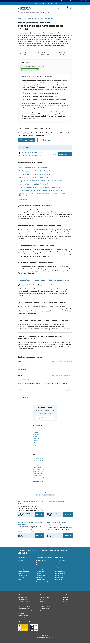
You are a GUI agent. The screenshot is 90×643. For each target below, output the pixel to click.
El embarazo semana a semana (25, 604)
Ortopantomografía (40, 569)
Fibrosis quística (40, 571)
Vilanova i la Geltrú (39, 447)
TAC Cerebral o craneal (41, 564)
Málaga (36, 440)
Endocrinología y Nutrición (24, 569)
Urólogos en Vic (38, 465)
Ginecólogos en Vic (39, 463)
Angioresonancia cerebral (42, 581)
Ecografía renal (39, 577)
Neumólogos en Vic (39, 471)
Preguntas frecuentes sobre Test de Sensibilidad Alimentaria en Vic (40, 181)
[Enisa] (34, 627)
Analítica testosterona (60, 571)
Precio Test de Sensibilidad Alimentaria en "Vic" (34, 177)
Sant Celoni (37, 434)
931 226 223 (46, 413)
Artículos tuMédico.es (23, 615)
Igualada (36, 432)
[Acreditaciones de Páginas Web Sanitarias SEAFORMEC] (23, 627)
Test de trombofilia (40, 562)
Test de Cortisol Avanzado (56, 502)
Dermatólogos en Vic (39, 477)
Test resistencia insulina (60, 560)
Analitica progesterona (60, 573)
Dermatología (21, 567)
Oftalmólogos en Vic (39, 475)
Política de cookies (44, 608)
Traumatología (21, 577)
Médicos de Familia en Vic (40, 460)
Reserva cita (65, 154)
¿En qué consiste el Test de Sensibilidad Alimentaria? (36, 174)
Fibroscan (38, 573)
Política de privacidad (45, 606)
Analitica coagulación (59, 577)
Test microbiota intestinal (60, 562)
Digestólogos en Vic (39, 467)
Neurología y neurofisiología (24, 573)
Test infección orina (59, 564)
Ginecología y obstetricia (23, 571)
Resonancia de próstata (41, 567)
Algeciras (36, 445)
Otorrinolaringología (22, 575)
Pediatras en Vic (38, 473)
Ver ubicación (51, 154)
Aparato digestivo (22, 562)
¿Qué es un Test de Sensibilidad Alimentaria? (33, 184)
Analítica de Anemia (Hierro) (56, 522)
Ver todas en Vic (37, 481)
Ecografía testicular (40, 575)
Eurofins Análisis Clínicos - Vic (32, 153)
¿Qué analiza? (26, 76)
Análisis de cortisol (59, 579)
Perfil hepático (58, 567)
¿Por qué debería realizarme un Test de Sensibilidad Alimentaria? (40, 187)
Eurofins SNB (24, 147)
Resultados (48, 76)
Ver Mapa (47, 140)
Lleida (35, 436)
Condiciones (23, 199)
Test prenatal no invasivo (41, 560)
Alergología (20, 560)
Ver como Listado (28, 140)
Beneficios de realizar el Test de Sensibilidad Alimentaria (37, 171)
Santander (36, 438)
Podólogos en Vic (38, 458)
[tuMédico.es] (24, 8)
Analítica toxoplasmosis (60, 569)
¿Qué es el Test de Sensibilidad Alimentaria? (33, 168)
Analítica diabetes (59, 575)
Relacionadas (45, 494)
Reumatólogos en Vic (39, 469)
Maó (35, 442)
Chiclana (36, 430)
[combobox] (32, 12)
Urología (20, 579)
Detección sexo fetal (40, 579)
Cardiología (20, 564)
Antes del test (37, 76)
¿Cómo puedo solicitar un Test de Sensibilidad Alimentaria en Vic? (40, 190)
